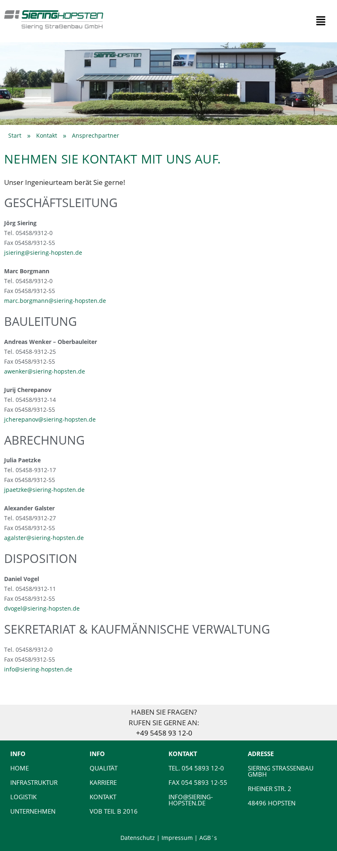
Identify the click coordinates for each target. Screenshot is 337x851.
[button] (320, 21)
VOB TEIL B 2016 (114, 811)
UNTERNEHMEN (32, 811)
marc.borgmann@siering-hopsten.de (55, 300)
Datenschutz (137, 838)
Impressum (177, 838)
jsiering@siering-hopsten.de (43, 252)
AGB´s (208, 838)
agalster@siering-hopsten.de (44, 538)
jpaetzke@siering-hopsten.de (44, 490)
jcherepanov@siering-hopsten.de (50, 419)
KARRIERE (103, 782)
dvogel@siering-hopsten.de (42, 608)
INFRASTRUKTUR (34, 782)
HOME (19, 768)
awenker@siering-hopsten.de (44, 371)
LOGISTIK (23, 797)
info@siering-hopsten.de (38, 669)
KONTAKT (103, 797)
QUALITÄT (104, 768)
